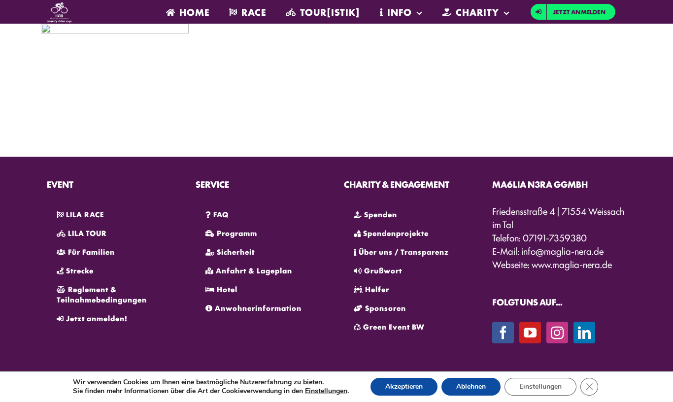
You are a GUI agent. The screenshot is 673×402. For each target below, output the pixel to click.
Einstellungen (326, 391)
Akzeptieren (404, 386)
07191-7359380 (555, 237)
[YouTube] (530, 332)
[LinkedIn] (584, 332)
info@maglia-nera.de (562, 251)
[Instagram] (557, 332)
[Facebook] (503, 332)
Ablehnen (471, 386)
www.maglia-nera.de (572, 264)
